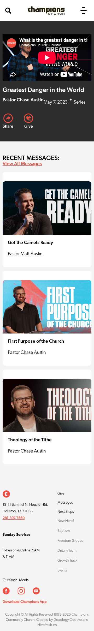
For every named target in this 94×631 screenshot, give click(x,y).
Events (62, 571)
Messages (65, 503)
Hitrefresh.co (47, 625)
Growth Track (67, 561)
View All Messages (22, 163)
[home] (45, 10)
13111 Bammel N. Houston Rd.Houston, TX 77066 (25, 508)
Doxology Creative (68, 620)
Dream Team (67, 551)
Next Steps (65, 512)
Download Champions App (25, 601)
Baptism (63, 531)
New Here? (65, 521)
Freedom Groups (70, 541)
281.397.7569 (14, 518)
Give (60, 494)
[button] (83, 11)
